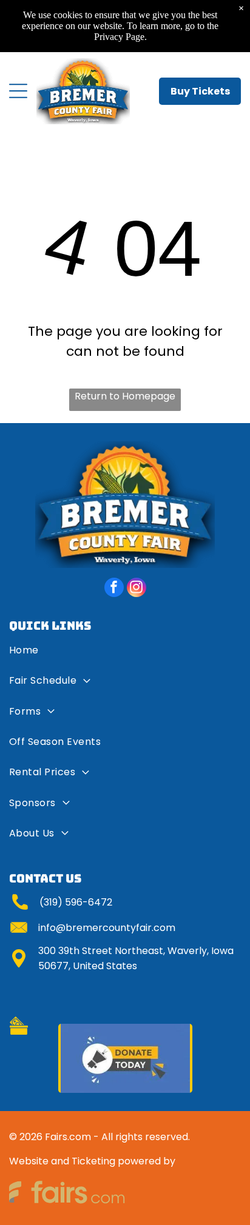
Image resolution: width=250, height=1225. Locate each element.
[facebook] (114, 589)
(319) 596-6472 (75, 902)
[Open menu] (18, 91)
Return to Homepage (125, 396)
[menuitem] (125, 654)
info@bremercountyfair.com (106, 928)
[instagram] (136, 589)
